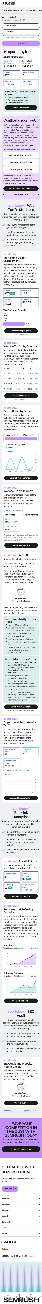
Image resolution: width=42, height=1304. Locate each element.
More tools (6, 1204)
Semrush (5, 1198)
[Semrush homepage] (8, 3)
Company (5, 1210)
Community (6, 1222)
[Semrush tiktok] (7, 1242)
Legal (4, 1228)
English (4, 1233)
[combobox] (18, 37)
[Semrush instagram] (4, 1242)
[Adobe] (5, 1249)
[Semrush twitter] (15, 1242)
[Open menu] (39, 4)
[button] (26, 20)
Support (5, 1216)
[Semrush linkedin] (2, 1242)
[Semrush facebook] (12, 1242)
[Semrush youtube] (10, 1242)
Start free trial (10, 1189)
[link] (12, 10)
